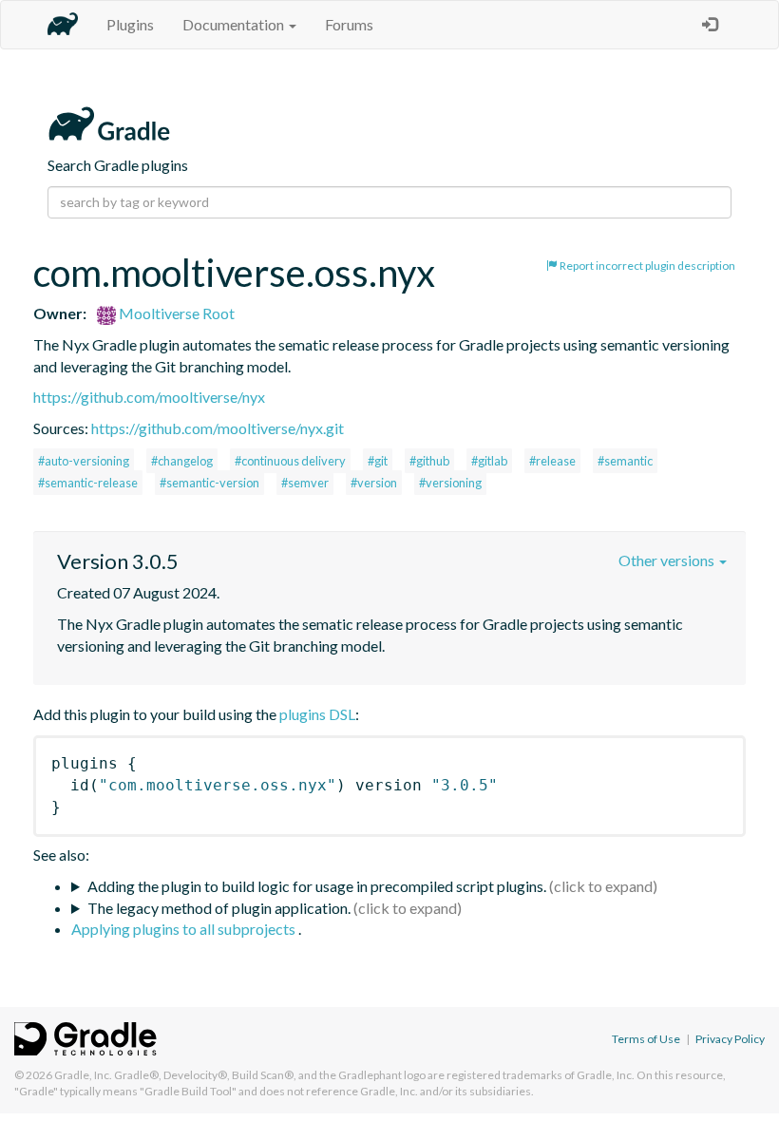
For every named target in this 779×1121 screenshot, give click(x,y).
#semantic (625, 460)
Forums (349, 24)
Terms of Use (646, 1039)
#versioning (450, 482)
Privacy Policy (730, 1039)
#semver (305, 482)
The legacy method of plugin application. (219, 908)
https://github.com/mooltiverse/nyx (149, 397)
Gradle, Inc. (83, 1075)
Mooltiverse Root (175, 313)
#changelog (182, 460)
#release (552, 460)
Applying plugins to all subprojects (184, 929)
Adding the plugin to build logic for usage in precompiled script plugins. (316, 886)
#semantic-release (88, 482)
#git (378, 460)
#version (374, 482)
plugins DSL (317, 714)
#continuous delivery (290, 460)
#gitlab (489, 460)
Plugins (130, 24)
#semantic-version (209, 482)
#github (429, 460)
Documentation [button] (234, 24)
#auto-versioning (83, 460)
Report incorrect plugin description (646, 265)
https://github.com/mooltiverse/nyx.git (217, 428)
